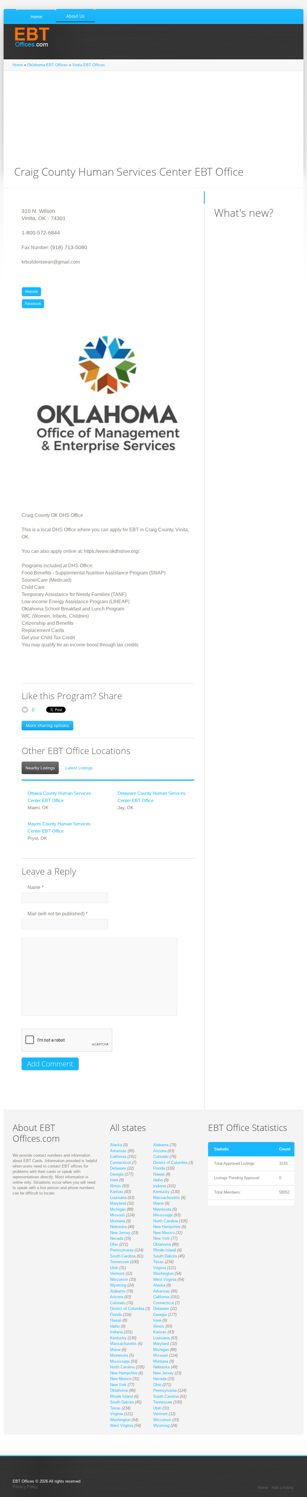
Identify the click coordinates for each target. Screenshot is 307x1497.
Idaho (158, 1180)
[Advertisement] (153, 121)
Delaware (118, 1168)
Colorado (160, 1156)
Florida (159, 1168)
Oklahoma (162, 1244)
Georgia (117, 1174)
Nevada (116, 1238)
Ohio (114, 1244)
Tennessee (119, 1262)
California (118, 1156)
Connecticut (120, 1162)
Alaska (116, 1145)
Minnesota (162, 1209)
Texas (158, 1262)
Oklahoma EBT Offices (47, 65)
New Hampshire (166, 1226)
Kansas (116, 1191)
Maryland (118, 1203)
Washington (163, 1273)
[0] (25, 709)
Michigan (118, 1209)
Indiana (159, 1186)
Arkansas (118, 1151)
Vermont (117, 1273)
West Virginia (164, 1279)
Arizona (159, 1151)
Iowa (114, 1180)
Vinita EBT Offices (88, 65)
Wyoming (118, 1285)
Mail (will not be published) (58, 913)
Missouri (117, 1215)
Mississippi (163, 1215)
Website (31, 292)
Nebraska (118, 1226)
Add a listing (282, 1487)
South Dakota (165, 1256)
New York (161, 1238)
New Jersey (120, 1232)
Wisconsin (119, 1279)
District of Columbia (170, 1162)
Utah (114, 1268)
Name (35, 887)
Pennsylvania (121, 1250)
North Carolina (165, 1221)
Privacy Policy (25, 1486)
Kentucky (161, 1191)
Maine (158, 1203)
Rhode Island (164, 1250)
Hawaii (159, 1174)
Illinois (115, 1186)
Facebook (33, 304)
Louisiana (118, 1197)
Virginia (159, 1268)
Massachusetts (166, 1197)
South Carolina (123, 1256)
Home (18, 65)
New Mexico (163, 1232)
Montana (117, 1221)
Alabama (160, 1145)
